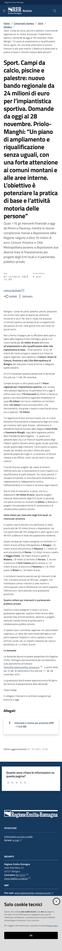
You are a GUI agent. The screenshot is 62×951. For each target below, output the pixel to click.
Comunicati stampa (24, 23)
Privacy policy (52, 925)
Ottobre (8, 27)
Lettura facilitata (12, 290)
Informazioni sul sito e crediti (18, 836)
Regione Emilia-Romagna (14, 2)
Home (7, 23)
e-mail (16, 840)
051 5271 (20, 875)
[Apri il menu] (4, 11)
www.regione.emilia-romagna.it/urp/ (32, 893)
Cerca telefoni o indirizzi (16, 878)
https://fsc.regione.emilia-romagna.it (21, 667)
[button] (54, 10)
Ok (31, 935)
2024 (40, 23)
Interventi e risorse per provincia (34, 724)
